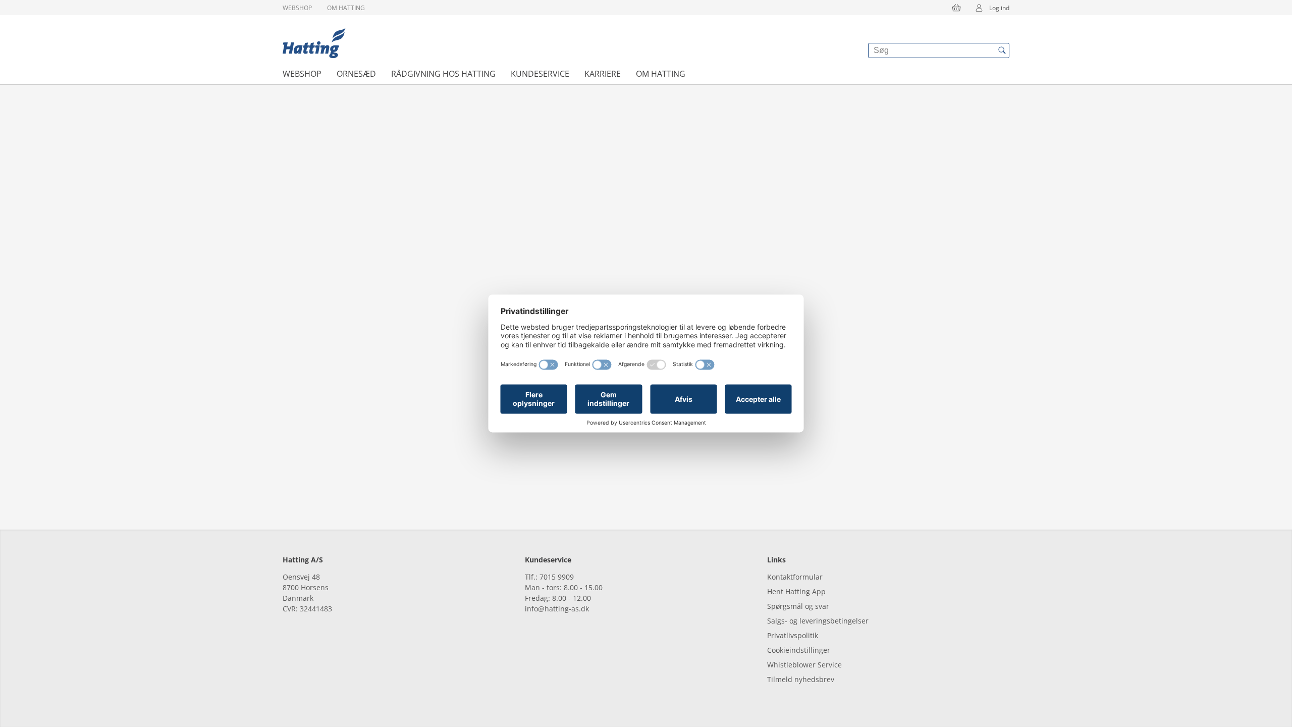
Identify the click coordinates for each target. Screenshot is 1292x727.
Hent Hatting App (796, 591)
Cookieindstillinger (798, 650)
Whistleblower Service (804, 664)
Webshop (297, 8)
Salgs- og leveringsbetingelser (818, 621)
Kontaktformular (795, 577)
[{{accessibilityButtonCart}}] (956, 7)
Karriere (602, 73)
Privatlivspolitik (792, 635)
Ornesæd (356, 73)
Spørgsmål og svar (798, 606)
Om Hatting (346, 8)
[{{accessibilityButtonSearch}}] (1001, 50)
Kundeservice (540, 73)
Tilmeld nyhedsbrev (800, 679)
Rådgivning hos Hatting (443, 73)
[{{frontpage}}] (314, 43)
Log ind (999, 8)
